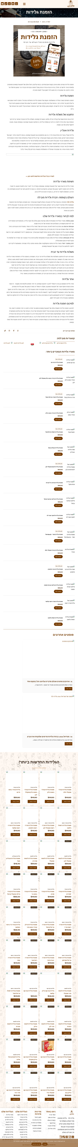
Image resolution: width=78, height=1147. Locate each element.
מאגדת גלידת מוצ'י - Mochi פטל (54, 534)
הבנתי (45, 1144)
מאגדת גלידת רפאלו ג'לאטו (55, 618)
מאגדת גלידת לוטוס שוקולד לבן (54, 467)
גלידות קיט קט (33, 988)
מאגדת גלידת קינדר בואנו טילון (54, 413)
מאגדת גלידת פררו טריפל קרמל (54, 397)
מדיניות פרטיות (36, 1144)
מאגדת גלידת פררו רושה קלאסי (54, 601)
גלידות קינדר (16, 787)
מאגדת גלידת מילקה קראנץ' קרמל (53, 499)
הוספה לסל (58, 369)
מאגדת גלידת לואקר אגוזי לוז (55, 515)
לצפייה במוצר (69, 364)
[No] (76, 1143)
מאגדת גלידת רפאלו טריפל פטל (54, 432)
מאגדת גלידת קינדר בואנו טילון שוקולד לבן (51, 378)
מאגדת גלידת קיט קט (57, 362)
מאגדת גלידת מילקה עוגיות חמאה (53, 585)
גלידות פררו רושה (15, 823)
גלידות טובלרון (16, 856)
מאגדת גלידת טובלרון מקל (55, 448)
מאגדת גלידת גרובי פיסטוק (55, 569)
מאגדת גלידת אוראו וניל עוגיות (54, 482)
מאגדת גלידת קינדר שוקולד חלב (54, 550)
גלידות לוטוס (33, 856)
